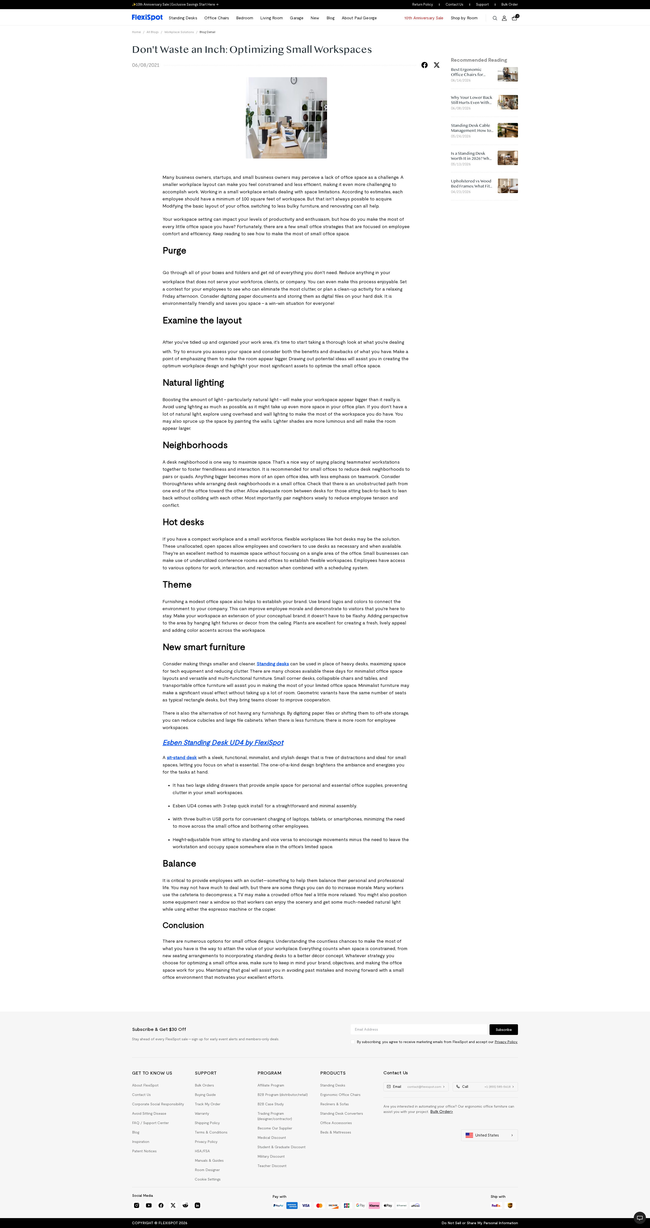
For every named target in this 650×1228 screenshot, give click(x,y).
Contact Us (454, 4)
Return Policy (422, 4)
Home (136, 32)
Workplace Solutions (179, 32)
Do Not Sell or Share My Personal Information (480, 1223)
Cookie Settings (208, 1179)
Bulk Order (509, 4)
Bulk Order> (441, 1111)
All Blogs (153, 32)
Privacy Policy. (506, 1042)
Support (482, 4)
